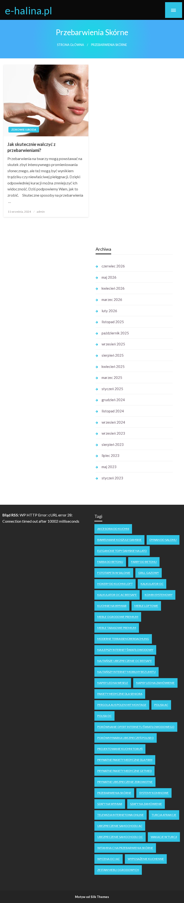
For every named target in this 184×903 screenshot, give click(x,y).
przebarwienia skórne (114, 793)
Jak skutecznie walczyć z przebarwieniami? (31, 147)
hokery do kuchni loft (115, 584)
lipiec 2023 (110, 455)
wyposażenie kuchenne (146, 859)
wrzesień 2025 (113, 344)
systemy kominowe (154, 793)
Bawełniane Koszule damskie (119, 540)
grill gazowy (148, 573)
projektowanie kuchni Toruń (120, 749)
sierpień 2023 (113, 444)
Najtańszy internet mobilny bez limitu (126, 672)
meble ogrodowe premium (117, 617)
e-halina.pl (28, 10)
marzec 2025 (112, 377)
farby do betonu (144, 562)
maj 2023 (109, 467)
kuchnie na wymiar (111, 606)
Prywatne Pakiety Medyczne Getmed (124, 771)
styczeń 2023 (112, 478)
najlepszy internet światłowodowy (125, 650)
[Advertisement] (47, 316)
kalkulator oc (152, 584)
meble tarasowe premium (116, 628)
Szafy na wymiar (109, 804)
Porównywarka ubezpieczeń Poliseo (125, 738)
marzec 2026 (112, 299)
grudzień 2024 (113, 400)
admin (41, 211)
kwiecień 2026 (113, 288)
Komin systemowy (158, 595)
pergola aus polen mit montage (121, 705)
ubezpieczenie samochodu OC (120, 837)
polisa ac (161, 705)
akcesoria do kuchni (113, 529)
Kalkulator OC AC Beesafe (117, 595)
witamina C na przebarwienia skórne (125, 848)
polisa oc (104, 716)
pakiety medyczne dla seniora (119, 694)
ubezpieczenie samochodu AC (119, 826)
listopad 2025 (113, 322)
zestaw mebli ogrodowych (118, 870)
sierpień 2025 (113, 355)
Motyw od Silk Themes (92, 897)
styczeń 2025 (112, 389)
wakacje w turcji (164, 837)
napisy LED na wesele (112, 683)
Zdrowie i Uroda (23, 129)
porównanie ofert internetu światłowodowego (135, 727)
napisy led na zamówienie (155, 683)
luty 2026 (109, 311)
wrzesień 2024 (113, 422)
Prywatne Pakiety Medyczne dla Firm (124, 760)
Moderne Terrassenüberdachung (123, 639)
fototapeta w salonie (113, 573)
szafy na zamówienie (146, 804)
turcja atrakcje (164, 815)
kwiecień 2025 (113, 366)
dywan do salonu (163, 540)
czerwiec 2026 (113, 266)
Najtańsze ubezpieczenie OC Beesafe (124, 661)
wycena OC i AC (108, 859)
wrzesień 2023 (113, 433)
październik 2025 (115, 333)
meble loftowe (146, 606)
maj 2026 (109, 277)
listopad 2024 (113, 411)
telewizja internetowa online (120, 815)
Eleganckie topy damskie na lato (122, 551)
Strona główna (70, 45)
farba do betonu (110, 562)
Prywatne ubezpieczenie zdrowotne (125, 782)
